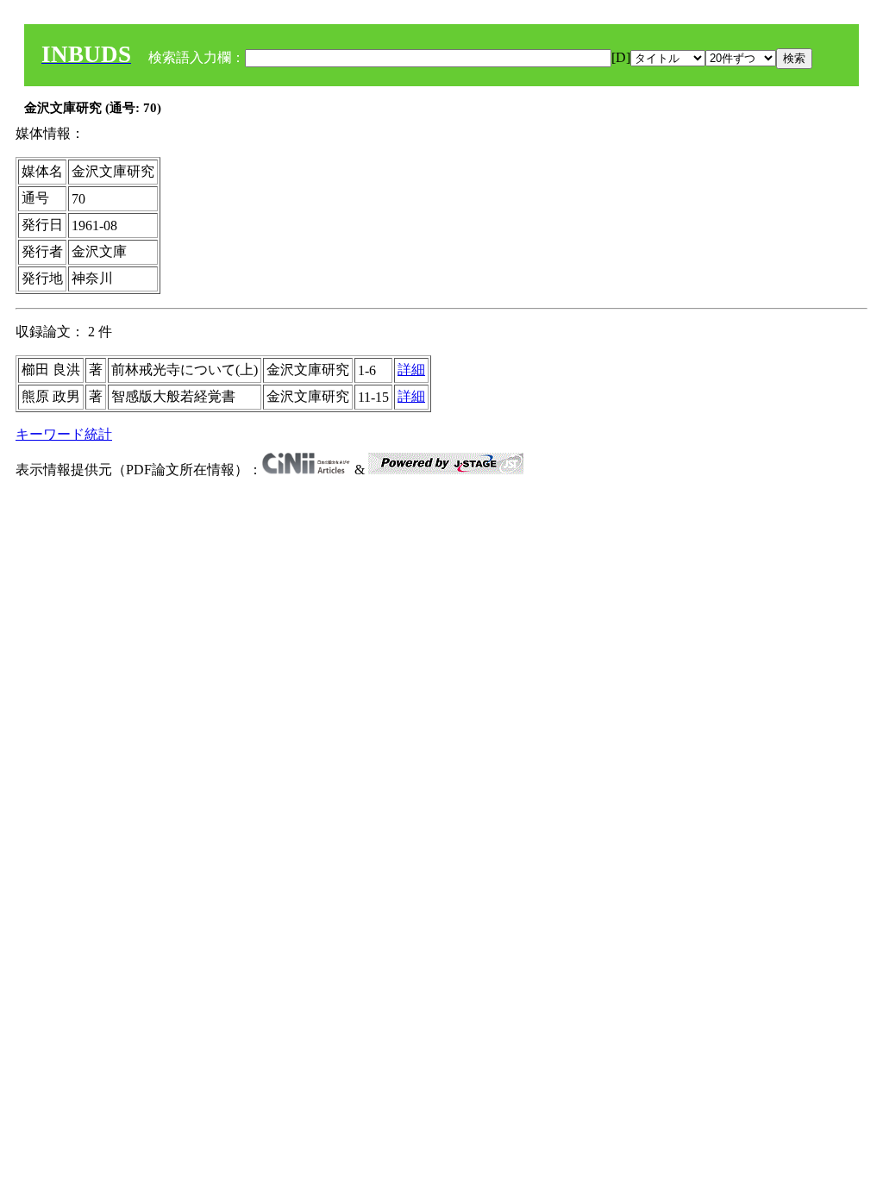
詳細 (411, 369)
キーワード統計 (64, 434)
